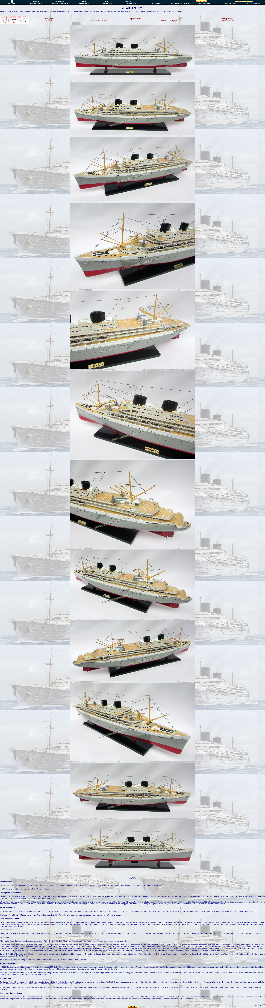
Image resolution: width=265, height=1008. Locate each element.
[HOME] (12, 2)
